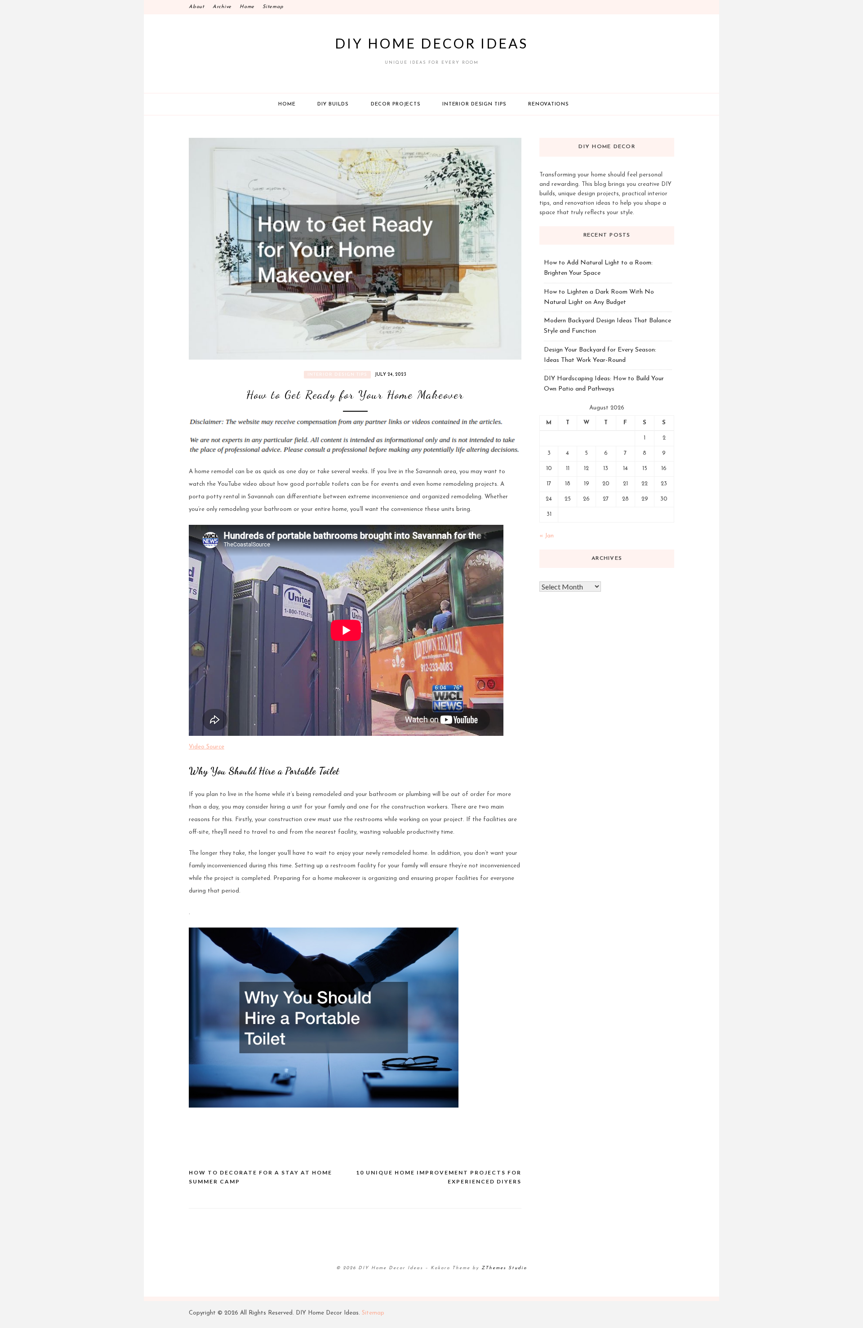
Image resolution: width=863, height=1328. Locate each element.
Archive (222, 6)
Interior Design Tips (474, 104)
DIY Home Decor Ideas (431, 43)
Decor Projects (396, 104)
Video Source (206, 747)
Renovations (548, 104)
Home (247, 6)
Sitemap (272, 6)
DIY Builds (333, 104)
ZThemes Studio (504, 1268)
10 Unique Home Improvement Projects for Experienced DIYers (438, 1177)
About (197, 6)
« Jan (546, 536)
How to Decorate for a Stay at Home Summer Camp (260, 1177)
